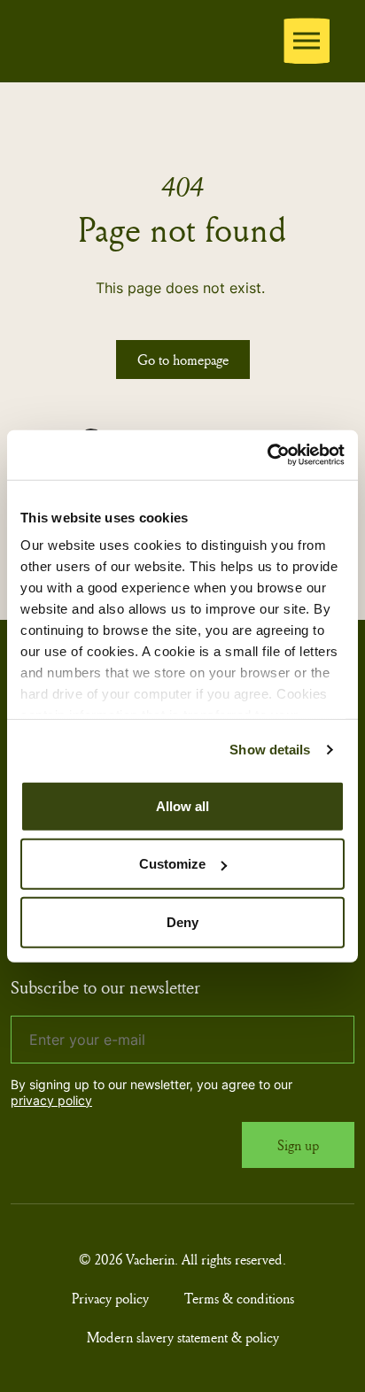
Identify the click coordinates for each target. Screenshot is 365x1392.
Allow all (182, 805)
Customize (172, 863)
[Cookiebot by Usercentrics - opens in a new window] (267, 455)
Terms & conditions (239, 1298)
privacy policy (51, 1100)
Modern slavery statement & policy (183, 1337)
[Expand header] (306, 41)
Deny (182, 921)
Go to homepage (183, 359)
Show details (269, 749)
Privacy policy (110, 1298)
